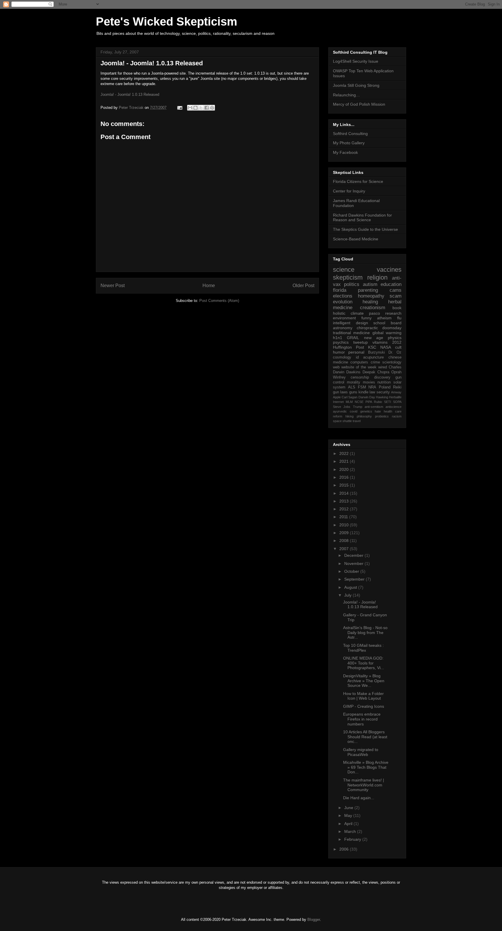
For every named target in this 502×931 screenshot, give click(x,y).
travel (357, 421)
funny (366, 318)
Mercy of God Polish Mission (359, 104)
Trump (357, 406)
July (348, 595)
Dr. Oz (394, 352)
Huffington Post (348, 347)
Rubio (378, 402)
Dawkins (353, 372)
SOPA (397, 402)
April (349, 823)
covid (353, 411)
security (383, 392)
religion (377, 277)
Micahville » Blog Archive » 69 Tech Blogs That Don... (365, 767)
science (343, 269)
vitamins (380, 342)
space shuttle (342, 421)
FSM (362, 387)
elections (342, 296)
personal (356, 352)
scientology (391, 362)
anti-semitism (374, 406)
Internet (338, 402)
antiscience (393, 406)
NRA (372, 387)
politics (351, 284)
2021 (344, 461)
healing (370, 302)
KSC (372, 347)
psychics (341, 342)
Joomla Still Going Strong (356, 85)
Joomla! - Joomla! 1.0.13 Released (152, 63)
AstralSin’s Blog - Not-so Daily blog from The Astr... (365, 632)
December (354, 555)
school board (387, 322)
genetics (366, 411)
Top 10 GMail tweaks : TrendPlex (363, 648)
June (349, 807)
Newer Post (113, 285)
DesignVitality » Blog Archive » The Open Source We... (363, 681)
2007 (344, 548)
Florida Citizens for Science (358, 181)
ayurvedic (340, 411)
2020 (344, 469)
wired (382, 367)
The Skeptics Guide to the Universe (365, 229)
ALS (351, 387)
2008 (344, 540)
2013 (344, 501)
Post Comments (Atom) (219, 300)
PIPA (368, 402)
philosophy (364, 416)
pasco (374, 313)
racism (396, 416)
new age (373, 337)
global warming (386, 332)
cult (398, 347)
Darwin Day (366, 397)
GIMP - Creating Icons (363, 706)
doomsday (391, 327)
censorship (360, 377)
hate (378, 411)
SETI (387, 402)
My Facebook (345, 152)
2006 (344, 849)
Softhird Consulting (350, 133)
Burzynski (376, 352)
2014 (344, 493)
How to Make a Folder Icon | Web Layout (363, 696)
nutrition (384, 382)
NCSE (359, 402)
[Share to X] (201, 108)
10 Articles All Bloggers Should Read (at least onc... (365, 737)
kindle (363, 392)
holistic (339, 313)
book (396, 307)
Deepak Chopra (376, 372)
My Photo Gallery (349, 143)
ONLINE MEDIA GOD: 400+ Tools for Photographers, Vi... (363, 663)
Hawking (382, 397)
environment (344, 318)
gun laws (340, 392)
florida (339, 290)
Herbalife (395, 397)
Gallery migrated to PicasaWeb (360, 752)
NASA (385, 347)
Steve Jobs (341, 406)
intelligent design (350, 322)
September (355, 579)
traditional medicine (351, 332)
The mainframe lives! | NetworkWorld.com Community (363, 785)
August (351, 587)
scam (395, 296)
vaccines (389, 269)
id (357, 357)
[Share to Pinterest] (212, 108)
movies (369, 382)
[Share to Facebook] (206, 108)
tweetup (360, 342)
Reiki (397, 387)
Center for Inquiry (349, 191)
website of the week (358, 367)
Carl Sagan (349, 397)
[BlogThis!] (195, 108)
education (391, 284)
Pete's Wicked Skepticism (166, 21)
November (354, 563)
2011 (344, 516)
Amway (396, 392)
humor (339, 352)
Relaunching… (346, 95)
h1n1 (337, 337)
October (352, 571)
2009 (344, 532)
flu (399, 318)
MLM (349, 402)
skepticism (348, 277)
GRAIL (353, 337)
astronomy (342, 327)
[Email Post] (179, 107)
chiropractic (367, 327)
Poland (384, 387)
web (336, 367)
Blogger (313, 919)
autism (370, 284)
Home (208, 285)
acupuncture (373, 357)
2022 (344, 453)
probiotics (382, 416)
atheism (384, 318)
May (348, 815)
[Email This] (190, 108)
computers (359, 362)
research (393, 313)
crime (375, 362)
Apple (337, 397)
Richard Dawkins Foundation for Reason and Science (362, 217)
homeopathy (371, 296)
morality (353, 382)
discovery (382, 377)
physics (394, 337)
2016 (344, 477)
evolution (342, 302)
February (353, 839)
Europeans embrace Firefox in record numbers (362, 719)
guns (353, 392)
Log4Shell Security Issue (355, 61)
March (350, 831)
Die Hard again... (358, 797)
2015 (344, 485)
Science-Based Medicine (355, 239)
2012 (396, 342)
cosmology (342, 357)
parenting (368, 290)
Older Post (303, 285)
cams (395, 290)
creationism (372, 307)
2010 (344, 525)
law (372, 392)
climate (357, 313)
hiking (349, 416)
